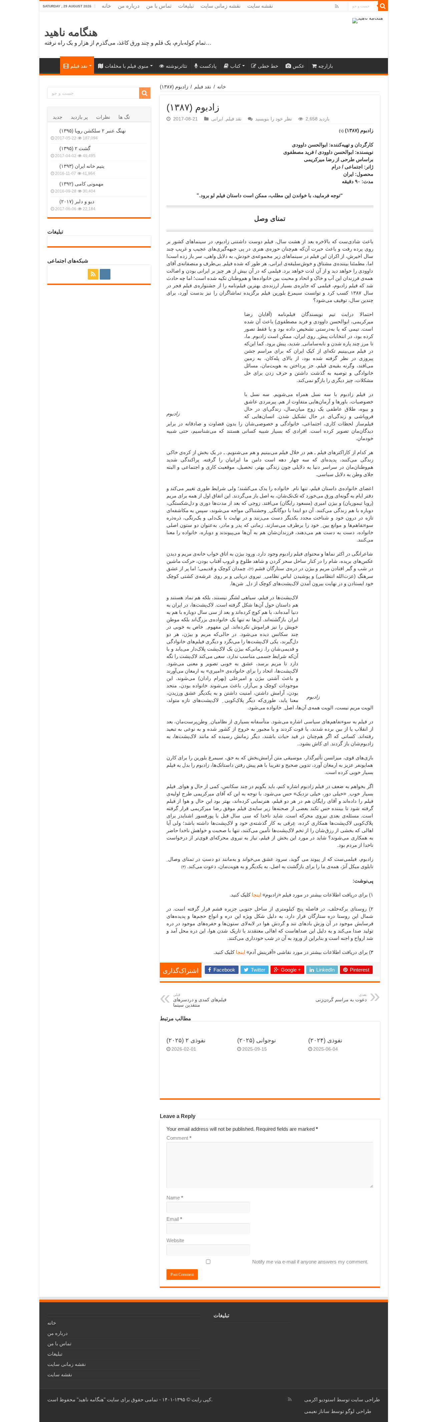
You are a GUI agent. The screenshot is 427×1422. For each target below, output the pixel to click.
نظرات (103, 117)
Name (174, 1197)
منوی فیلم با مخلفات (126, 66)
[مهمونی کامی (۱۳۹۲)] (53, 183)
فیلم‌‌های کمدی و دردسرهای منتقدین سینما (200, 1000)
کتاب (235, 66)
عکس (299, 66)
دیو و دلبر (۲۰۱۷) (76, 201)
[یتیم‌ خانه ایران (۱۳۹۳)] (53, 165)
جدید (57, 117)
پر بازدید (79, 117)
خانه (106, 6)
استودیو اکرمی (319, 1399)
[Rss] (336, 6)
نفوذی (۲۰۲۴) (325, 1040)
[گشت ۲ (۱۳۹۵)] (53, 148)
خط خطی (268, 66)
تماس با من (158, 6)
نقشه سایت (260, 6)
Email (174, 1219)
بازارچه (325, 66)
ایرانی (217, 118)
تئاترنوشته (176, 66)
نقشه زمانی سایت (220, 6)
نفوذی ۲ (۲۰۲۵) (185, 1040)
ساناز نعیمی (317, 1411)
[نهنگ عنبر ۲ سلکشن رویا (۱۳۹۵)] (53, 130)
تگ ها (124, 117)
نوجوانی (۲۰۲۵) (256, 1040)
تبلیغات (186, 6)
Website (175, 1240)
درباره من (128, 6)
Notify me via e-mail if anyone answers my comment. (310, 1262)
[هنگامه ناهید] (367, 20)
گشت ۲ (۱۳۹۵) (74, 148)
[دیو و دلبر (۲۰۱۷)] (53, 201)
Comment (178, 1138)
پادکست (208, 66)
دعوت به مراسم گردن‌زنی (341, 997)
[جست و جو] (383, 6)
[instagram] (343, 7)
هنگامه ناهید (71, 32)
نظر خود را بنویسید (273, 118)
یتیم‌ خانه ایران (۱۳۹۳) (81, 166)
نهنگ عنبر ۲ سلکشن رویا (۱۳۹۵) (92, 130)
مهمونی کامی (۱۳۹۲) (81, 184)
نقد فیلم (78, 66)
